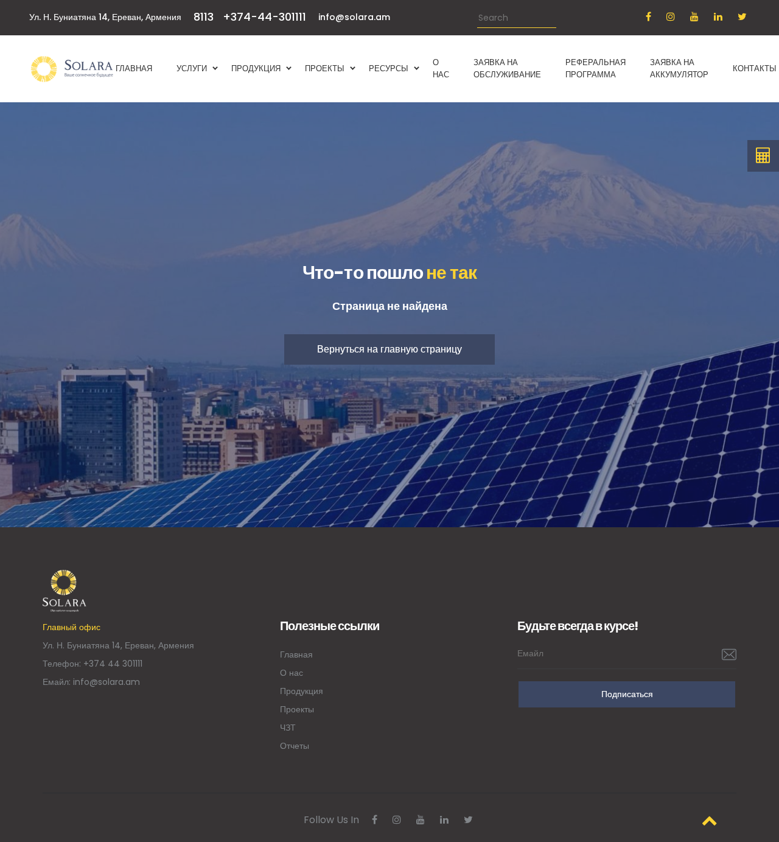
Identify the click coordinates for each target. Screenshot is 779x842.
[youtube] (694, 17)
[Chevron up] (710, 820)
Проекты (297, 709)
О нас (291, 673)
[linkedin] (718, 17)
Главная (296, 654)
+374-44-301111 (264, 16)
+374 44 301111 (112, 664)
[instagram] (670, 17)
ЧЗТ (288, 727)
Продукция (301, 691)
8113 (204, 16)
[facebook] (648, 17)
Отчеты (294, 746)
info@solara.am (354, 17)
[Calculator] (763, 155)
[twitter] (742, 17)
